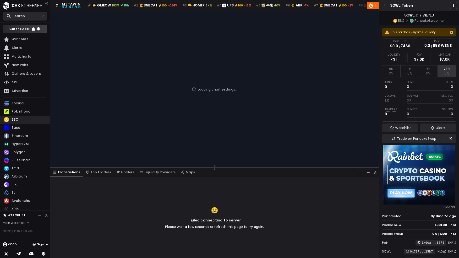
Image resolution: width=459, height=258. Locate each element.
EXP (450, 243)
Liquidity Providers (159, 172)
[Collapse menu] (46, 3)
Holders (127, 172)
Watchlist (16, 215)
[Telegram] (18, 253)
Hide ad (449, 207)
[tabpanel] (419, 99)
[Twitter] (6, 253)
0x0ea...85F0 (432, 242)
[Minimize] (368, 172)
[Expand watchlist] (46, 215)
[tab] (391, 71)
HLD (440, 251)
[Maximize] (375, 172)
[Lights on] (44, 253)
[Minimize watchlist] (40, 215)
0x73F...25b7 (421, 251)
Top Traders (100, 172)
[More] (453, 5)
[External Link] (450, 138)
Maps (190, 172)
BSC (401, 20)
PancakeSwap (426, 20)
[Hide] (451, 32)
